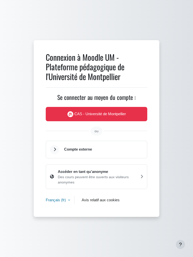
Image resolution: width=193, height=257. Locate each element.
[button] (54, 149)
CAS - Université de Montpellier (99, 113)
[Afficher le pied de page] (180, 244)
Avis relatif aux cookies (101, 200)
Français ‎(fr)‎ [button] (56, 200)
